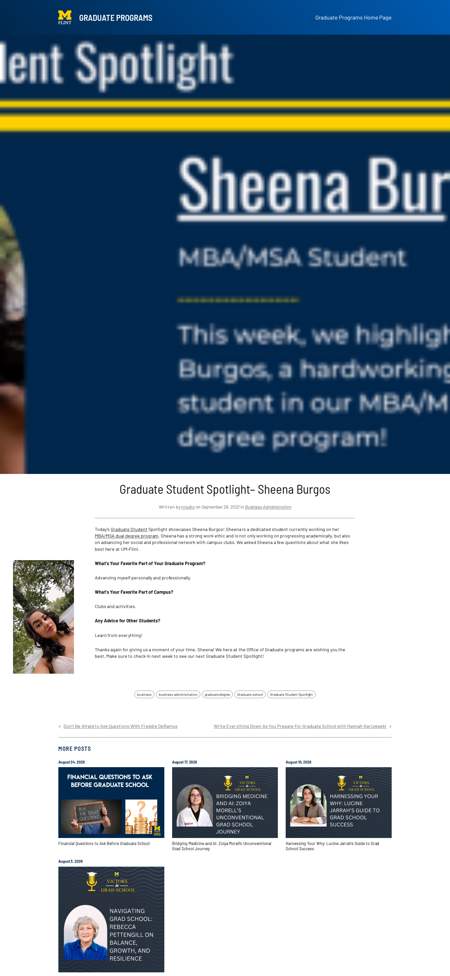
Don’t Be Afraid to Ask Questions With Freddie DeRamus (121, 726)
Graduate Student (129, 529)
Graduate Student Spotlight (291, 694)
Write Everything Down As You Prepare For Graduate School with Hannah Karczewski (300, 726)
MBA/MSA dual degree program (126, 536)
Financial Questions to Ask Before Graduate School (104, 843)
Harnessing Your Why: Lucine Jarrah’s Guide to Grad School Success (332, 846)
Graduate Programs (115, 17)
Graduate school (250, 694)
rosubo (188, 507)
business (144, 694)
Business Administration (268, 507)
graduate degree (217, 694)
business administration (178, 694)
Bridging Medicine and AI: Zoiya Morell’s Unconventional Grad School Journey (222, 846)
